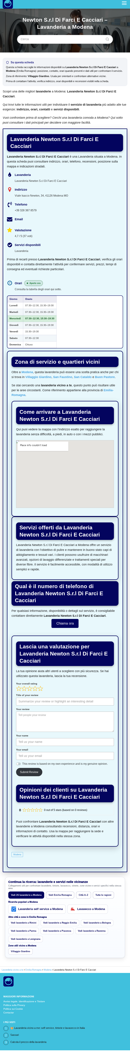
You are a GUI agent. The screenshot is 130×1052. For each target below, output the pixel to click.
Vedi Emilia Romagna (60, 895)
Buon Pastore (105, 377)
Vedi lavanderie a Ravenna (91, 931)
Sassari (14, 1034)
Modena (27, 372)
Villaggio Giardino (38, 377)
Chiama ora (65, 623)
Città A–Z (83, 895)
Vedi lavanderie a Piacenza (57, 931)
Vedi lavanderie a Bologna (97, 922)
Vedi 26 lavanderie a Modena (26, 895)
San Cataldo (83, 377)
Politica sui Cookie (13, 1008)
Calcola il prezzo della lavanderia (28, 1041)
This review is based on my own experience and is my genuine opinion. (65, 763)
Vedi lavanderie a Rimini (23, 922)
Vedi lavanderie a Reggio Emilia (60, 922)
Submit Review (29, 772)
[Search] (106, 38)
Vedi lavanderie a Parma (23, 931)
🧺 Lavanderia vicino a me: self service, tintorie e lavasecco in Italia (47, 1027)
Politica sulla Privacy (14, 1005)
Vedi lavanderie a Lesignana (25, 939)
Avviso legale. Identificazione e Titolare (24, 1001)
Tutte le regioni (103, 895)
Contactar (8, 1012)
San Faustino (62, 377)
